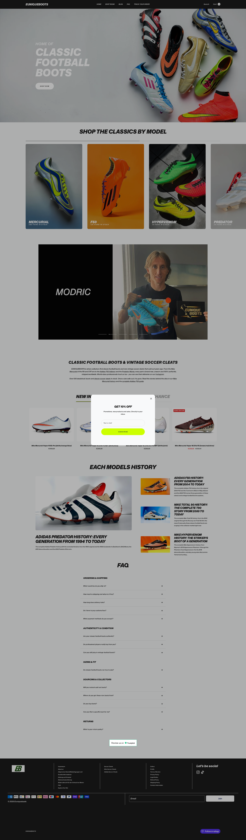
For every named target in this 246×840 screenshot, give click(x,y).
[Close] (151, 399)
